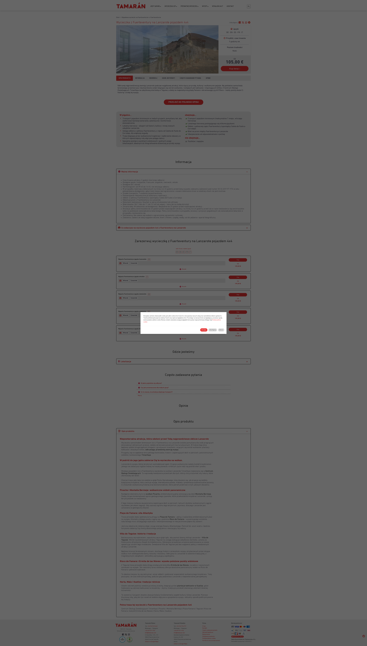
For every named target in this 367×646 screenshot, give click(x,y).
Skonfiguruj (212, 330)
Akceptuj (203, 330)
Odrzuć (221, 330)
